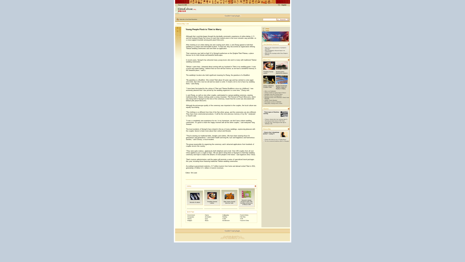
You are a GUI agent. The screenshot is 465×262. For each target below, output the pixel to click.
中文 (279, 5)
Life (187, 24)
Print (267, 28)
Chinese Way (181, 24)
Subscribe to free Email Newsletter (188, 19)
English (284, 5)
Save (267, 30)
